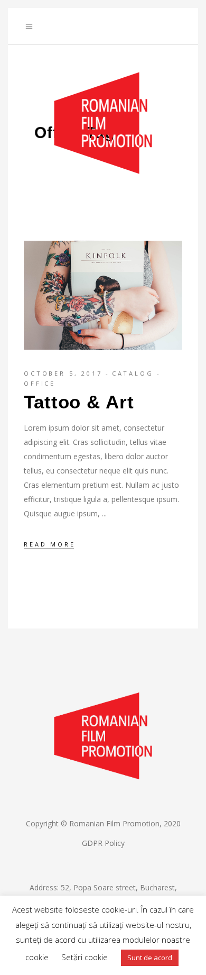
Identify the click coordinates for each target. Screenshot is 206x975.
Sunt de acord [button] (149, 957)
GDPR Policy (103, 843)
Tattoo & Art (79, 401)
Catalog (133, 373)
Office (39, 383)
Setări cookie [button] (84, 957)
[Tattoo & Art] (103, 295)
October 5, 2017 (63, 373)
